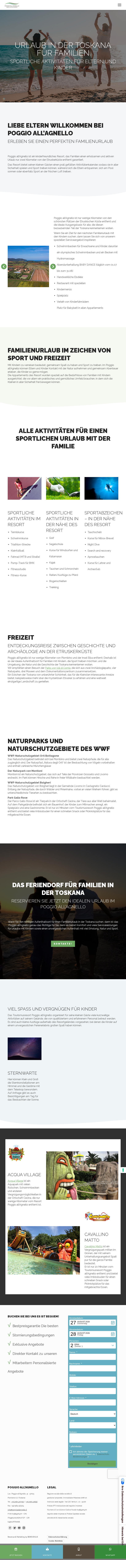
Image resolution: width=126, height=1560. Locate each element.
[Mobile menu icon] (119, 5)
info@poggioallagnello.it (17, 1510)
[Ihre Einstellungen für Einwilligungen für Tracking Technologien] (123, 1170)
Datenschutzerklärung (57, 1537)
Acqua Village (15, 1180)
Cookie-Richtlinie (55, 1541)
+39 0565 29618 (31, 1502)
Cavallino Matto (93, 1246)
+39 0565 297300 (17, 1502)
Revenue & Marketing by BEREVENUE (23, 1537)
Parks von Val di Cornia (58, 667)
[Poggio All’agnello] (28, 266)
